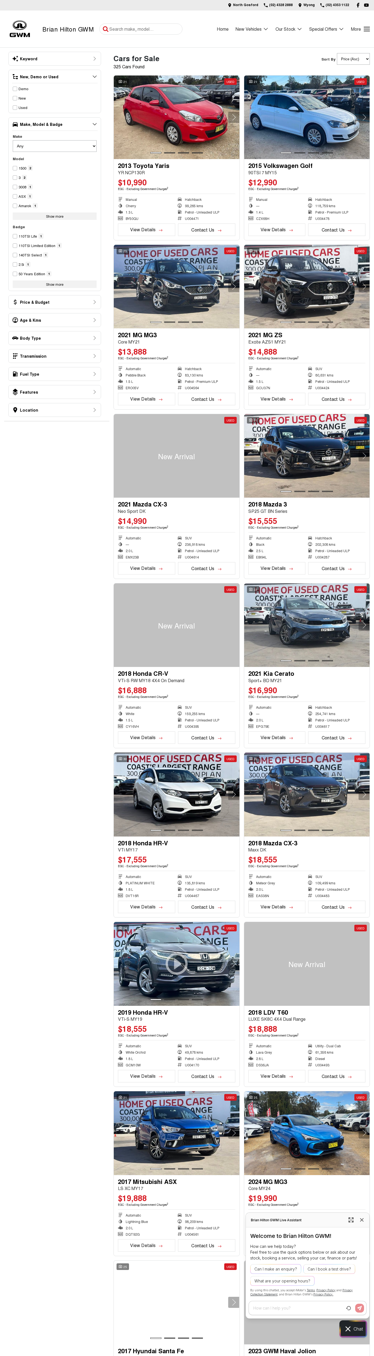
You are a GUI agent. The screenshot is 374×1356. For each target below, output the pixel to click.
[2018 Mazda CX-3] (307, 794)
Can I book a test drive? (329, 1269)
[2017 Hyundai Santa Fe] (176, 1302)
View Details (143, 229)
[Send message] (359, 1308)
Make (17, 136)
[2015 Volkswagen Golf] (307, 117)
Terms (311, 1290)
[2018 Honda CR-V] (176, 625)
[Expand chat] (351, 1219)
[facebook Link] (358, 5)
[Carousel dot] (155, 153)
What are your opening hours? (282, 1281)
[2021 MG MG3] (176, 286)
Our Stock (285, 29)
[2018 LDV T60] (307, 964)
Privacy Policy (326, 1290)
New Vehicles (249, 29)
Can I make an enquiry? (275, 1269)
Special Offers (323, 29)
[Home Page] (19, 29)
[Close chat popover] (362, 1220)
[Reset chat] (348, 1308)
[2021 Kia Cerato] (307, 625)
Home (223, 29)
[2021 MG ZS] (307, 286)
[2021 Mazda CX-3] (176, 456)
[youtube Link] (366, 5)
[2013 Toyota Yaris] (176, 117)
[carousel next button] (233, 117)
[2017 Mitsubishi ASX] (176, 1133)
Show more (54, 216)
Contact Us (202, 230)
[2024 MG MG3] (307, 1133)
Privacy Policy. (323, 1294)
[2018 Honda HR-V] (176, 794)
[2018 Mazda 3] (307, 456)
